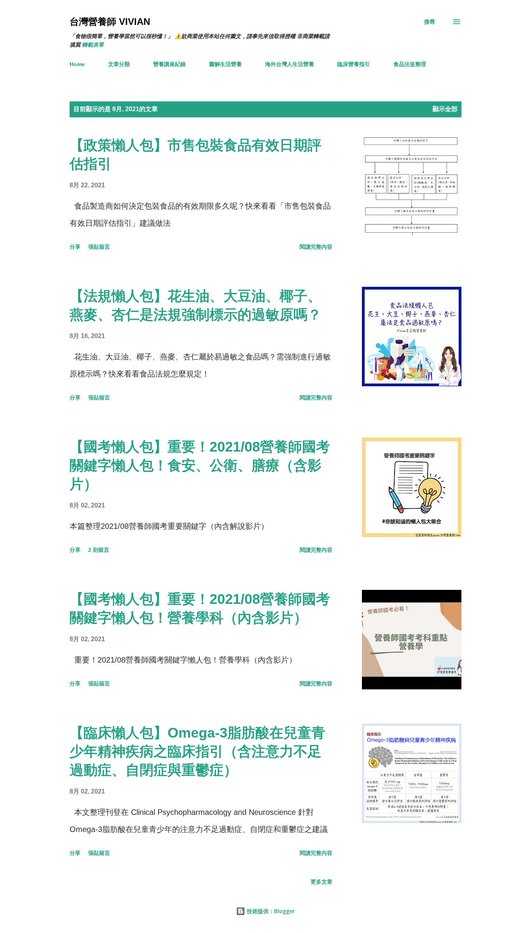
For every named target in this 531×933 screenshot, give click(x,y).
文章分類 (119, 64)
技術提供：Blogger (270, 911)
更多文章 (321, 882)
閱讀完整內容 (316, 247)
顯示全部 (445, 109)
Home (77, 64)
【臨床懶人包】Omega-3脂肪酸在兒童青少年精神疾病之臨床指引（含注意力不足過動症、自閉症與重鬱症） (197, 751)
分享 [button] (75, 247)
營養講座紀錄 (169, 64)
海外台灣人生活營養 (289, 64)
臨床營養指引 (353, 64)
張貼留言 (99, 247)
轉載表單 (93, 44)
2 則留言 (98, 550)
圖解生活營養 (225, 64)
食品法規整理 (409, 64)
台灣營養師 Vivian (110, 21)
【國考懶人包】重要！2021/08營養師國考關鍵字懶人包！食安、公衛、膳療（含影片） (200, 465)
